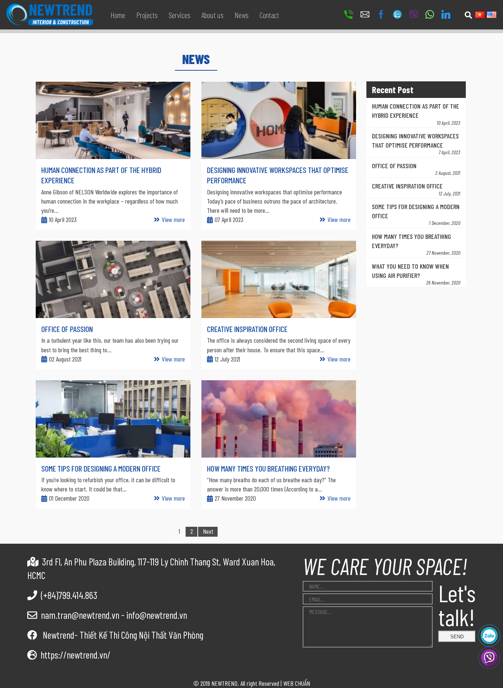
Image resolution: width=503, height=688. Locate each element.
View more (173, 219)
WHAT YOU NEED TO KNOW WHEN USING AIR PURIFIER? (410, 270)
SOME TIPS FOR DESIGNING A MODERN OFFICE (101, 468)
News (242, 15)
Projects (147, 15)
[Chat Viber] (489, 657)
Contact (269, 15)
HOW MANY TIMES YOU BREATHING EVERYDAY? (268, 468)
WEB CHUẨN (296, 683)
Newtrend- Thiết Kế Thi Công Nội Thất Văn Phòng (122, 635)
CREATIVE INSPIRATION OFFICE (247, 329)
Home (117, 15)
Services (179, 15)
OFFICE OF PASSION (67, 329)
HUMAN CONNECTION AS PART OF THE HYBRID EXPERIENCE (415, 110)
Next (208, 531)
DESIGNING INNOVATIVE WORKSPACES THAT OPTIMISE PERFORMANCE (415, 140)
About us (212, 15)
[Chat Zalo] (489, 635)
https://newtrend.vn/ (75, 654)
